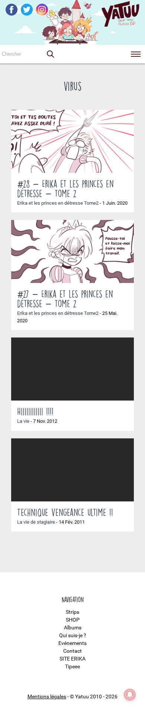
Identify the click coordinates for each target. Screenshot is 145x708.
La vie (23, 421)
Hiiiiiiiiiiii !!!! (35, 411)
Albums (72, 627)
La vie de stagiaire (36, 522)
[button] (50, 54)
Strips (72, 612)
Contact (72, 651)
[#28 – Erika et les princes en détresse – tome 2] (72, 141)
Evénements (72, 643)
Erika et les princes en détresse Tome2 (58, 203)
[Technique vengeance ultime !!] (72, 469)
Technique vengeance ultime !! (65, 512)
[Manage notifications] (130, 695)
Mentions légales (47, 696)
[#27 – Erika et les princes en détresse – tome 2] (72, 251)
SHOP (73, 620)
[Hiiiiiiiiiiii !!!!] (72, 369)
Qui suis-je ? (72, 635)
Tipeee (72, 666)
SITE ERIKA (72, 659)
